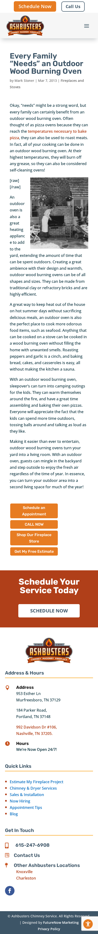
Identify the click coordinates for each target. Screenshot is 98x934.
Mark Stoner (24, 80)
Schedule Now (35, 6)
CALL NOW (34, 524)
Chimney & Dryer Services (33, 788)
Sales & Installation (27, 794)
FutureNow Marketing (61, 922)
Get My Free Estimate (34, 551)
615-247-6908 (32, 845)
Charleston (26, 878)
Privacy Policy (49, 929)
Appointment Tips (26, 807)
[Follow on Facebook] (10, 890)
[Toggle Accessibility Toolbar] (88, 924)
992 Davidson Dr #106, (36, 727)
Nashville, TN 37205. (34, 733)
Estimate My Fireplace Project (36, 781)
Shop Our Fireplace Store (34, 538)
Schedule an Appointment (34, 510)
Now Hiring (20, 801)
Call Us (73, 6)
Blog (14, 814)
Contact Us (27, 855)
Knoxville (24, 871)
